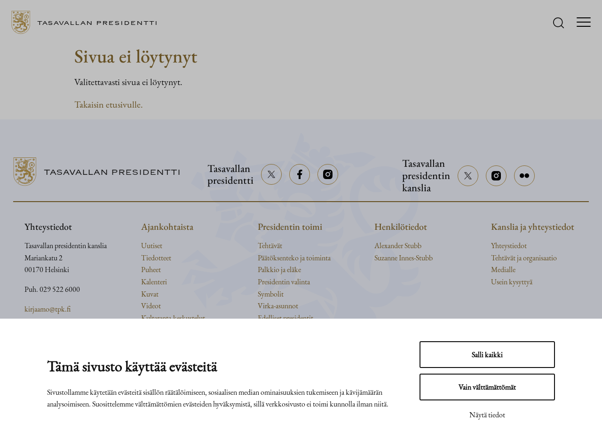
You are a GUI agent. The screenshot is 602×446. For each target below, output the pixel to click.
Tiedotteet (156, 258)
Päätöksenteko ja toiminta (294, 258)
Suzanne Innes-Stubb (403, 258)
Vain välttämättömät (487, 387)
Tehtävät (270, 245)
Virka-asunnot (278, 306)
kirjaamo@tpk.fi (47, 309)
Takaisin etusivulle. (108, 104)
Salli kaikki (487, 355)
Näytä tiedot (487, 415)
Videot (151, 306)
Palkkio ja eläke (279, 269)
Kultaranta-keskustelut (173, 318)
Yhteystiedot (509, 245)
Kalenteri (154, 282)
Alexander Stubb (397, 245)
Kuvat (149, 294)
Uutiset (151, 245)
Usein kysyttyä (511, 282)
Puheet (151, 269)
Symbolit (271, 294)
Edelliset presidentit (285, 318)
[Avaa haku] (558, 22)
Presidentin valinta (284, 282)
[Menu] (584, 22)
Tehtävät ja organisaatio (524, 258)
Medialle (503, 269)
